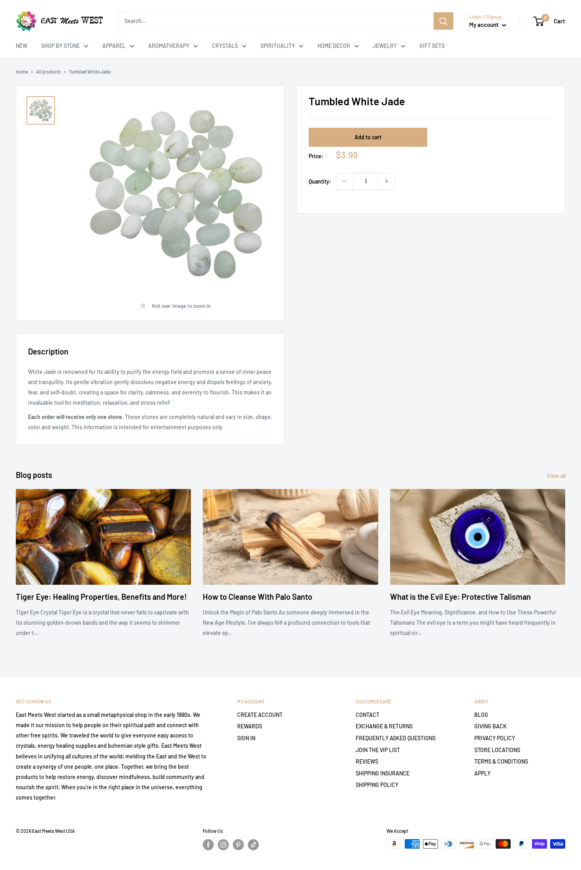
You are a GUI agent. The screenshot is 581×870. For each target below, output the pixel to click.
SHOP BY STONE (60, 45)
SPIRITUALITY (277, 45)
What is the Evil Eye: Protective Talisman (460, 596)
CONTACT (367, 714)
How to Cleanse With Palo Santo (257, 596)
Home (22, 71)
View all (557, 475)
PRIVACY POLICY (494, 738)
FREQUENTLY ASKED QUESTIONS (396, 738)
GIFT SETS (432, 45)
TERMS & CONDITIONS (501, 761)
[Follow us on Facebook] (208, 844)
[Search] (443, 21)
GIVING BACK (490, 726)
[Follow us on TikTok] (253, 844)
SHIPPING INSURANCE (382, 773)
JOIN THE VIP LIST (378, 750)
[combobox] (276, 21)
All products (48, 71)
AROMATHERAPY (168, 45)
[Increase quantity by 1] (386, 181)
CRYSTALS (225, 45)
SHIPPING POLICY (377, 784)
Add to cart (368, 137)
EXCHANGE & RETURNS (384, 726)
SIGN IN (246, 738)
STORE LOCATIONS (497, 750)
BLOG (481, 714)
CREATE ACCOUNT (260, 714)
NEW (21, 45)
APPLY (482, 773)
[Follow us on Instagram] (223, 844)
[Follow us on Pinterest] (238, 844)
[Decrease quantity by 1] (344, 181)
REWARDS (249, 726)
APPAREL (114, 45)
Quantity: (320, 181)
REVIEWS (367, 761)
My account (484, 24)
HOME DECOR (333, 45)
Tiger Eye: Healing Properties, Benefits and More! (101, 596)
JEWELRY (385, 45)
